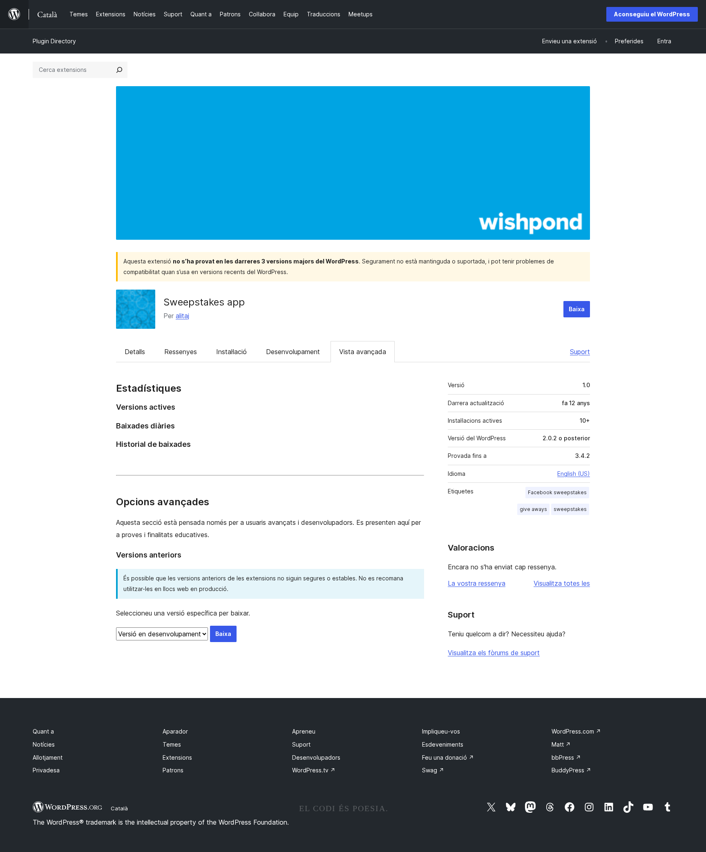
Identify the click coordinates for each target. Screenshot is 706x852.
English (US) (573, 473)
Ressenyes (180, 352)
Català (119, 808)
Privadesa (46, 770)
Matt (561, 744)
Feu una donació (448, 757)
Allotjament (48, 757)
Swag (433, 770)
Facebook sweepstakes (557, 492)
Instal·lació (231, 352)
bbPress (566, 757)
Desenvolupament (293, 352)
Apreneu (303, 731)
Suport (580, 352)
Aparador (175, 731)
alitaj (182, 316)
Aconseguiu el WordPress (652, 14)
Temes (172, 744)
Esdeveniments (442, 744)
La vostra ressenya (476, 583)
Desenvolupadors (316, 757)
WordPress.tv (313, 770)
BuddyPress (571, 770)
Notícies (44, 744)
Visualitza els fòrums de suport (494, 653)
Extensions (177, 757)
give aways (533, 509)
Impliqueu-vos (441, 731)
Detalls (135, 352)
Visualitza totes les (562, 583)
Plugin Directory (54, 41)
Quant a (43, 731)
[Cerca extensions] (119, 70)
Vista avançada (362, 352)
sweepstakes (570, 509)
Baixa (577, 309)
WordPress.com (576, 731)
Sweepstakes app (204, 302)
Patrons (173, 770)
